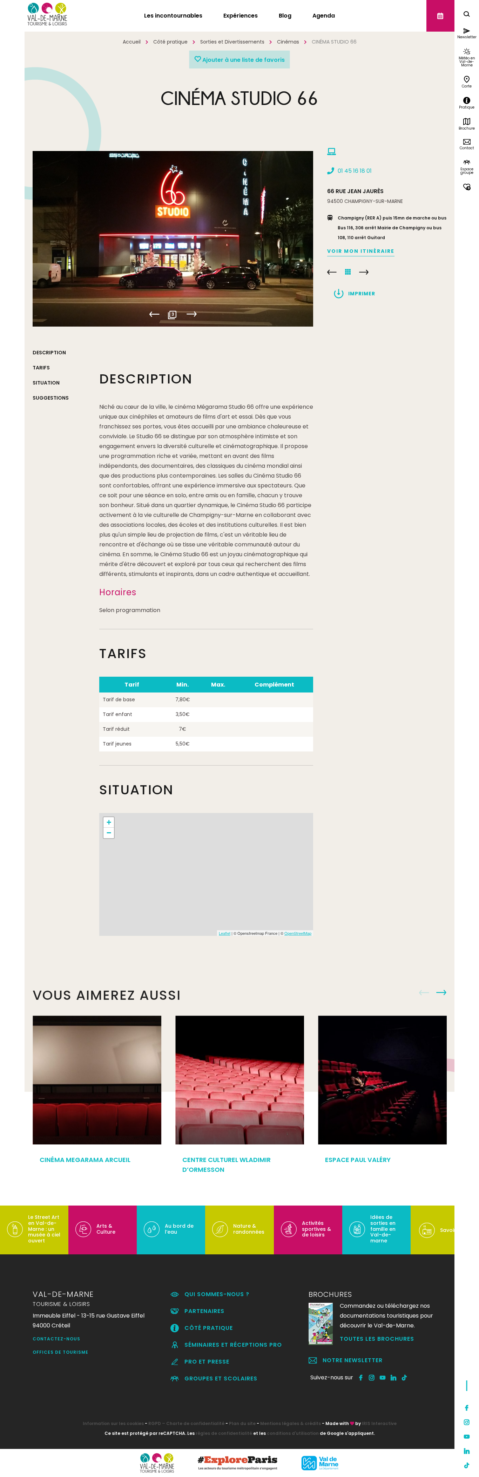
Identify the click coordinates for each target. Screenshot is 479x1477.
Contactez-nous (56, 1339)
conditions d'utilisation (293, 1433)
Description (49, 352)
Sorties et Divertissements (232, 41)
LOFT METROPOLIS (332, 272)
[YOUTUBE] (383, 1377)
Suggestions (51, 397)
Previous (154, 314)
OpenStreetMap (297, 933)
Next (191, 314)
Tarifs (41, 367)
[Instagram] (467, 1422)
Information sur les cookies (113, 1423)
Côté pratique (170, 41)
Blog (285, 16)
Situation (46, 382)
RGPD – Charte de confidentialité (186, 1423)
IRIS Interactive (379, 1423)
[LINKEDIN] (394, 1377)
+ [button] (109, 822)
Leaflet (224, 933)
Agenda (323, 16)
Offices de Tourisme (60, 1352)
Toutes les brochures (377, 1339)
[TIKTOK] (404, 1377)
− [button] (109, 832)
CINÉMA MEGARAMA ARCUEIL (85, 1159)
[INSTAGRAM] (372, 1377)
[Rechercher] (466, 15)
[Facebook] (467, 1407)
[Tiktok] (467, 1465)
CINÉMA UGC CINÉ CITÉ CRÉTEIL (364, 272)
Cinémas (288, 41)
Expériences (240, 16)
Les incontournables (173, 16)
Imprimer (361, 293)
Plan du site (242, 1423)
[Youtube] (467, 1436)
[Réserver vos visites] (440, 16)
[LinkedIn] (467, 1451)
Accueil (132, 41)
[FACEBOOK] (361, 1377)
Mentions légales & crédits (290, 1423)
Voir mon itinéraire (360, 251)
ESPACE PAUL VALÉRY (358, 1159)
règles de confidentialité (224, 1433)
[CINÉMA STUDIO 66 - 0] (173, 239)
